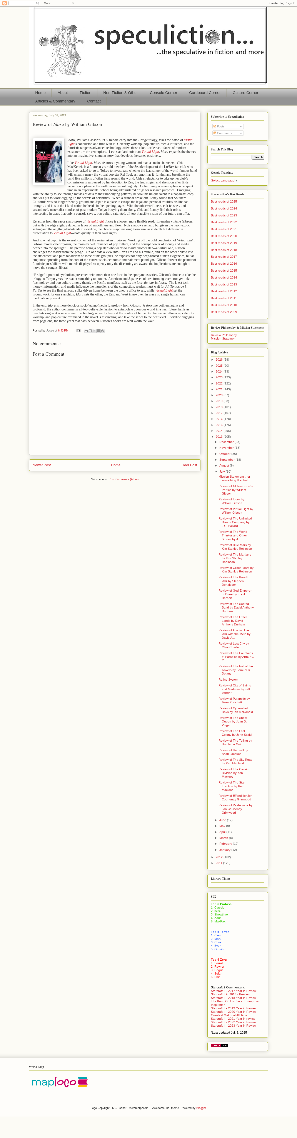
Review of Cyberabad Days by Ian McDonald (236, 710)
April (222, 832)
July (222, 471)
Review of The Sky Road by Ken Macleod (235, 761)
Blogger (201, 1108)
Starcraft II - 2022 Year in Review (233, 1022)
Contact (94, 101)
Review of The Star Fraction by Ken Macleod (232, 786)
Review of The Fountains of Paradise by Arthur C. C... (237, 656)
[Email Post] (78, 330)
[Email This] (86, 331)
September (227, 459)
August (224, 465)
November (227, 447)
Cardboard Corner (205, 93)
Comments (224, 133)
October (225, 453)
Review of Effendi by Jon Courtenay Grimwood (235, 797)
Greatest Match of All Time (229, 1015)
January (225, 849)
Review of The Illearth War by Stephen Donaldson (234, 581)
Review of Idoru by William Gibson (231, 501)
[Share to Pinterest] (102, 331)
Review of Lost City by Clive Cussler (234, 645)
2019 (220, 401)
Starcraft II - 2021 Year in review (233, 1018)
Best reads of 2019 (224, 243)
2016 (220, 419)
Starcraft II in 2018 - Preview (230, 994)
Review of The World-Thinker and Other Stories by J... (233, 535)
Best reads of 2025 (224, 201)
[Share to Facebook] (98, 331)
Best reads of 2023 (224, 215)
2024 (220, 371)
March (224, 837)
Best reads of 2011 (224, 298)
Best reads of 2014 (224, 277)
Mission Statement (223, 338)
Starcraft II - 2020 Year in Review (233, 1011)
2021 (220, 389)
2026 (220, 359)
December (227, 442)
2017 (220, 413)
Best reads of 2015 (224, 270)
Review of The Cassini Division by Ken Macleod (234, 772)
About (63, 93)
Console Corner (163, 93)
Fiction (85, 93)
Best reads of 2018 (224, 250)
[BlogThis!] (90, 331)
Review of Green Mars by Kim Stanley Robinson (236, 569)
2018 (220, 407)
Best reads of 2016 (224, 263)
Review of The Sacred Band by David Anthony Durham (236, 607)
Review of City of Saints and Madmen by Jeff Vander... (235, 689)
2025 (220, 365)
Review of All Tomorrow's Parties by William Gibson (236, 489)
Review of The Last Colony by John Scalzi (235, 732)
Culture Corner (245, 93)
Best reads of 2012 (224, 291)
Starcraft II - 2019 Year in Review (233, 1008)
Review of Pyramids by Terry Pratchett (234, 700)
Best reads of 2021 (224, 229)
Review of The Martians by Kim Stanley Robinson (235, 558)
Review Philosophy (224, 335)
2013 (220, 436)
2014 (220, 430)
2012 (220, 857)
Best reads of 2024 (224, 208)
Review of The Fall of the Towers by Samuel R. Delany (236, 670)
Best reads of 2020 (224, 236)
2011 (219, 863)
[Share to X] (94, 331)
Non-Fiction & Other (120, 93)
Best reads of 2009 (224, 312)
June (223, 820)
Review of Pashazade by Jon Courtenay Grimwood (235, 808)
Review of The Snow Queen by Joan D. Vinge (233, 721)
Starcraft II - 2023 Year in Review (233, 1025)
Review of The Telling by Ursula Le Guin (235, 742)
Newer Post (42, 465)
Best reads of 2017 (224, 256)
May (222, 826)
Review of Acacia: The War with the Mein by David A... (234, 633)
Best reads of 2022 (224, 222)
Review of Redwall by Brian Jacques (233, 751)
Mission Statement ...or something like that (234, 478)
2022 (220, 383)
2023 (220, 377)
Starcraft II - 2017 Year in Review (233, 991)
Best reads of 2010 (224, 305)
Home (40, 93)
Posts (220, 126)
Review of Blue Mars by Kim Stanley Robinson (235, 546)
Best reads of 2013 (224, 284)
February (226, 843)
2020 (220, 395)
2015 (220, 425)
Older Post (189, 465)
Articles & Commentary (55, 101)
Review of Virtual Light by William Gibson (236, 510)
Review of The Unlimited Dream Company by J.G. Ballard (235, 522)
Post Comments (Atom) (123, 479)
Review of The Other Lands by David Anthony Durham (233, 620)
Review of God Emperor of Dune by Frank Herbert (235, 594)
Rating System (229, 679)
